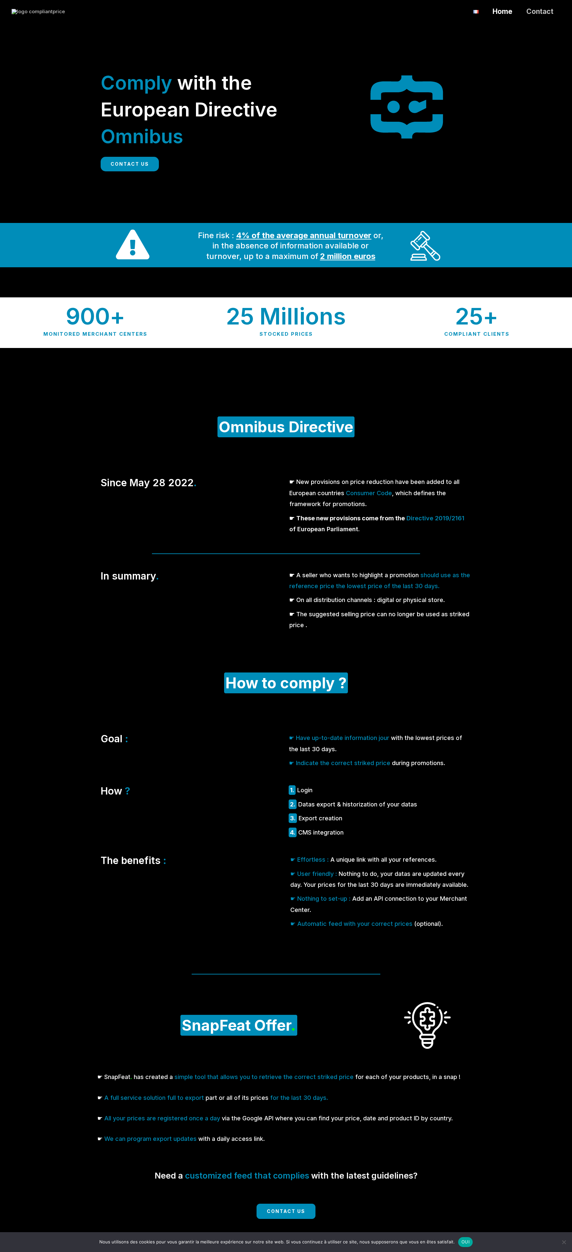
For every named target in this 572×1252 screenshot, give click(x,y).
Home (502, 11)
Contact (539, 11)
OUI (465, 1241)
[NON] (563, 1242)
